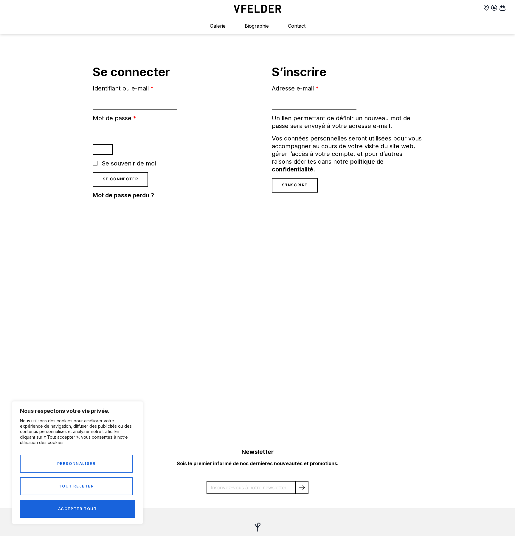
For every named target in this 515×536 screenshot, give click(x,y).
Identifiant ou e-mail (123, 88)
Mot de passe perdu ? (123, 195)
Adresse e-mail (295, 88)
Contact (296, 26)
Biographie (257, 26)
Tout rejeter (76, 486)
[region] (77, 462)
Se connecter (120, 179)
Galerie (218, 26)
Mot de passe (114, 118)
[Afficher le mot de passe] (103, 149)
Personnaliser (76, 463)
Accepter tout (77, 509)
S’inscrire (295, 185)
